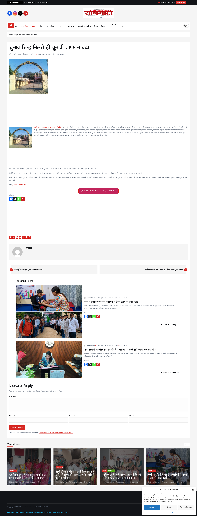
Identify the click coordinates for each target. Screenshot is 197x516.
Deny (169, 507)
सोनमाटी (14, 54)
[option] (29, 466)
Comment (13, 397)
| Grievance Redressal (60, 512)
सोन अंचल (25, 54)
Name (12, 416)
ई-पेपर (96, 26)
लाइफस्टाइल (70, 26)
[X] (15, 199)
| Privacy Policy (35, 512)
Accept (152, 507)
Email (71, 416)
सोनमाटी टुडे (24, 26)
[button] (193, 490)
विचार (41, 26)
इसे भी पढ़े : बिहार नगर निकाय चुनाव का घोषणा (98, 191)
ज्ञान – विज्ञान (51, 26)
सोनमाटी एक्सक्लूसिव (84, 26)
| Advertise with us (22, 512)
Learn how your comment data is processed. (56, 432)
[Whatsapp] (19, 199)
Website (132, 416)
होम (16, 26)
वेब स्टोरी (104, 26)
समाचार (34, 26)
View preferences (186, 507)
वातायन (61, 26)
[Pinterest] (23, 199)
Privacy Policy (169, 512)
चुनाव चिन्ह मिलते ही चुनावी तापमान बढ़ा (26, 35)
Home (11, 35)
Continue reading (169, 325)
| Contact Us (46, 512)
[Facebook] (11, 199)
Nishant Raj (91, 298)
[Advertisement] (70, 111)
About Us (10, 512)
